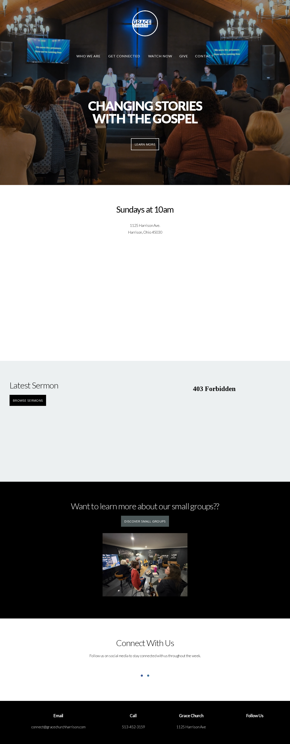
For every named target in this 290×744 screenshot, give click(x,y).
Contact (204, 56)
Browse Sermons (28, 400)
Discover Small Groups (145, 521)
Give (183, 56)
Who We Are (88, 56)
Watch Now (160, 56)
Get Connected (124, 56)
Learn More (145, 144)
